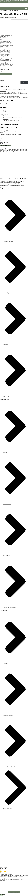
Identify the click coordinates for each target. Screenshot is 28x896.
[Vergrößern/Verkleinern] (0, 894)
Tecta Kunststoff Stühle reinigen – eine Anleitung (11, 92)
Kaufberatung (6, 119)
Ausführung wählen (6, 74)
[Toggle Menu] (26, 8)
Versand (4, 71)
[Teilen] (3, 894)
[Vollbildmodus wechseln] (2, 894)
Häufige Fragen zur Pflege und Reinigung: (12, 117)
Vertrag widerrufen (14, 892)
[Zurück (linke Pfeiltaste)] (0, 895)
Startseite (2, 10)
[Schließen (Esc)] (4, 894)
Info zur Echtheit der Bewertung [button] (6, 53)
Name (1, 140)
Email (1, 143)
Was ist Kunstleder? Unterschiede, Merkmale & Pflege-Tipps (14, 97)
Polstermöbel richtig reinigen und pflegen (9, 96)
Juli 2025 (5, 110)
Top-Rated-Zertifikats (18, 879)
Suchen (2, 80)
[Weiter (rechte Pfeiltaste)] (2, 895)
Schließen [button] (7, 42)
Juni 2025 (5, 111)
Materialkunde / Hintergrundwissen (11, 120)
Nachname (2, 142)
